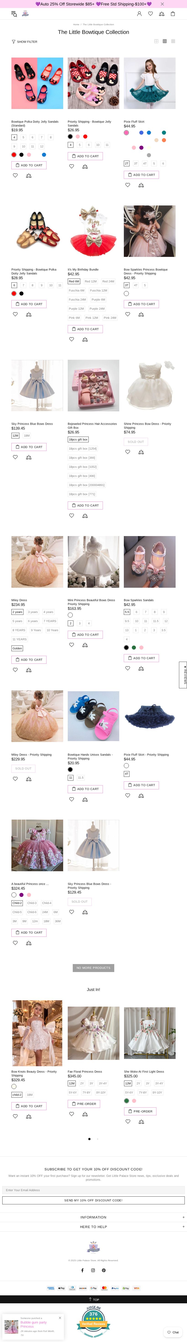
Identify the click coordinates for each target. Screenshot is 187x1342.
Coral (164, 140)
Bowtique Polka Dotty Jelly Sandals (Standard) (35, 123)
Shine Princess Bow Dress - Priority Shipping (147, 425)
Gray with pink (126, 155)
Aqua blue (156, 133)
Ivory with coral (149, 140)
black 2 (149, 648)
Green (14, 1101)
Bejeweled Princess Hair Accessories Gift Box (92, 425)
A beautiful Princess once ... (30, 884)
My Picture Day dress (25, 1071)
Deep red (141, 140)
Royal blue (141, 133)
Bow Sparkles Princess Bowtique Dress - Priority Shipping (146, 271)
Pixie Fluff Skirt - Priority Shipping (146, 754)
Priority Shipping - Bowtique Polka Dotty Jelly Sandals (33, 271)
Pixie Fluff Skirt (134, 121)
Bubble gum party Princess (34, 1324)
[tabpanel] (37, 1067)
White (70, 615)
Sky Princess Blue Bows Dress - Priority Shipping (89, 885)
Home (76, 24)
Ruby (126, 140)
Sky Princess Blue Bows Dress (32, 423)
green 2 (156, 648)
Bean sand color (134, 155)
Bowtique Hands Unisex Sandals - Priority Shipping (90, 756)
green (134, 648)
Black (21, 155)
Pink (29, 155)
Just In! (93, 989)
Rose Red (36, 155)
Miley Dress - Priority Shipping (31, 754)
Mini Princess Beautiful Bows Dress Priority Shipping (91, 602)
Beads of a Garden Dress (141, 1071)
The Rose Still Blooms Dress (87, 1071)
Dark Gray (149, 155)
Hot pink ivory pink (156, 148)
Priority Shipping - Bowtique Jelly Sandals (89, 123)
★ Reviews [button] (185, 675)
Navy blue (126, 148)
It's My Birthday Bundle (83, 269)
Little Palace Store (25, 13)
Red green (134, 133)
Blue (44, 155)
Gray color (164, 148)
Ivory (149, 148)
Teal (164, 133)
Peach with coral (134, 140)
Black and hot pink (141, 155)
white (126, 293)
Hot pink (126, 133)
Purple (141, 148)
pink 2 (164, 648)
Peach (156, 140)
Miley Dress (19, 600)
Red (14, 155)
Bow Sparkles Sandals (139, 600)
